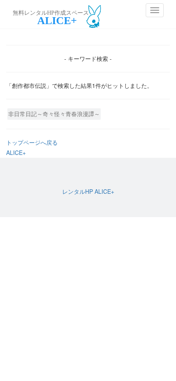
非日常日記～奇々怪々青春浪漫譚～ (54, 114)
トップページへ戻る (32, 142)
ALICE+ (16, 152)
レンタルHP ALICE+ (88, 191)
